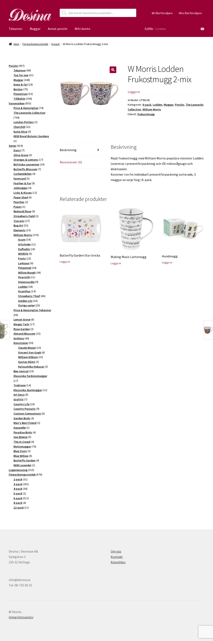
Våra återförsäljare (190, 13)
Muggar (35, 29)
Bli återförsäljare (162, 13)
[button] (113, 69)
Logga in (134, 92)
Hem (16, 44)
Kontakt (117, 557)
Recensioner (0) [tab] (71, 162)
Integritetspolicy (21, 617)
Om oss (116, 551)
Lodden (157, 104)
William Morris (151, 109)
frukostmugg (146, 114)
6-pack (55, 44)
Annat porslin (57, 29)
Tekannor (15, 29)
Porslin (179, 104)
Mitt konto (82, 29)
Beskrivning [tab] (68, 150)
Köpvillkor (118, 562)
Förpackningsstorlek (35, 44)
